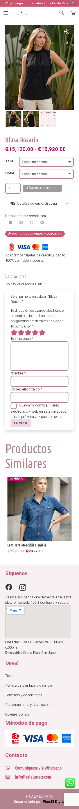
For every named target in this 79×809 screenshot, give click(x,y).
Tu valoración (22, 338)
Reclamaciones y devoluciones (29, 704)
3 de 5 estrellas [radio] (28, 332)
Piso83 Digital (54, 801)
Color (9, 173)
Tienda (10, 675)
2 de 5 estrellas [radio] (21, 332)
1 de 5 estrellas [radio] (14, 332)
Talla (9, 161)
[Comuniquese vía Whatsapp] (10, 768)
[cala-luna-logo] (22, 13)
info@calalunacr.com (33, 776)
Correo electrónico (26, 389)
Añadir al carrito (42, 188)
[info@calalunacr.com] (10, 777)
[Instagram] (22, 587)
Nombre (18, 373)
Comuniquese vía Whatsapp (38, 767)
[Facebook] (8, 587)
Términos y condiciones (23, 695)
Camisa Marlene (18, 545)
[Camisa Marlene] (39, 509)
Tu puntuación (22, 326)
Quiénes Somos (17, 714)
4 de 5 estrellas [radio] (35, 332)
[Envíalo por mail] (10, 222)
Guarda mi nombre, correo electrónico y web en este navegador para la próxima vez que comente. (39, 411)
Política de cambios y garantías (29, 685)
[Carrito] (73, 13)
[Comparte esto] (21, 222)
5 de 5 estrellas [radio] (42, 332)
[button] (6, 13)
